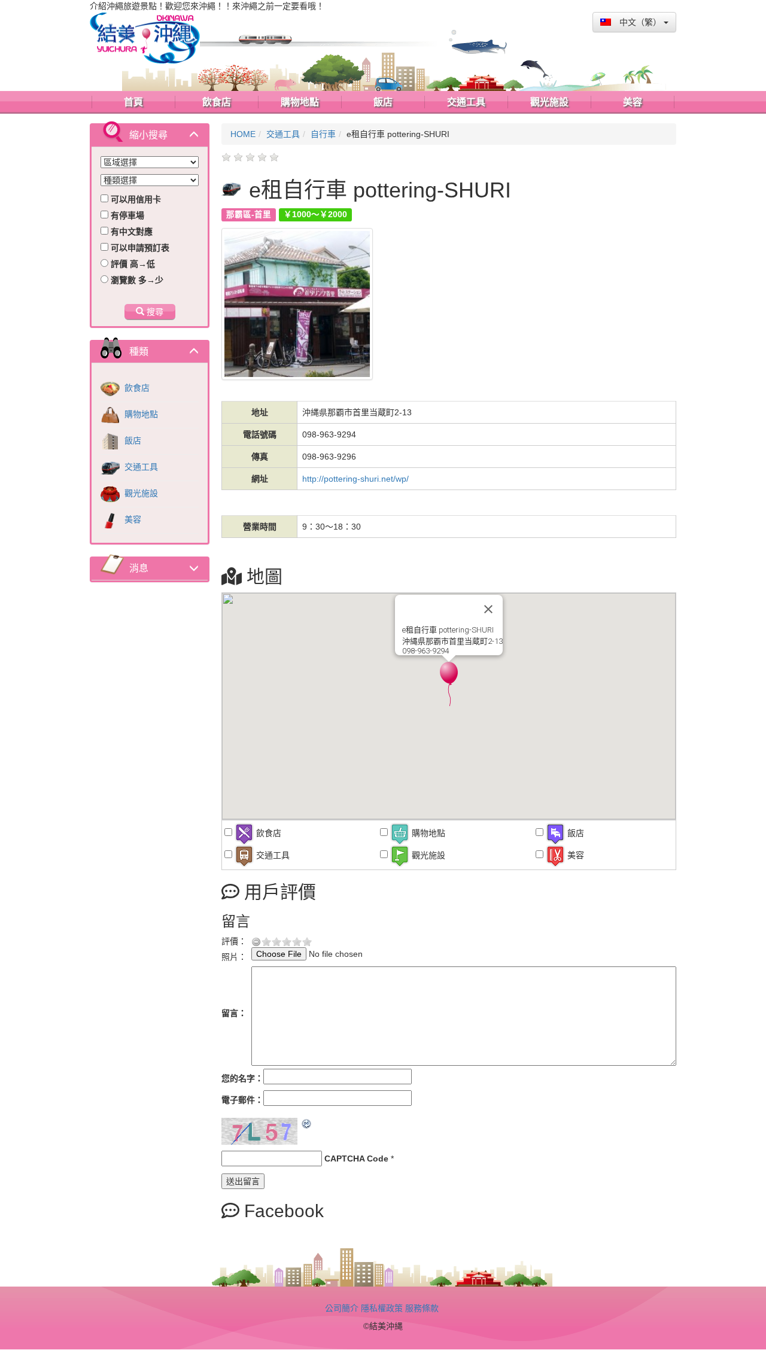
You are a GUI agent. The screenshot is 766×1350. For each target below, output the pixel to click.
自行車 (323, 134)
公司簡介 (341, 1308)
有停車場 (126, 215)
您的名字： (242, 1078)
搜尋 (153, 312)
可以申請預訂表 (138, 248)
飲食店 (136, 388)
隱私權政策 (382, 1308)
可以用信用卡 (134, 199)
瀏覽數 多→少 (135, 280)
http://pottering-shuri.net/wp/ (355, 479)
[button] (449, 684)
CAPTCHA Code (356, 1158)
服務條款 (422, 1308)
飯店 (131, 440)
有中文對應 (130, 231)
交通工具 (140, 467)
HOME (243, 134)
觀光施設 (140, 493)
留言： (234, 1013)
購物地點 (140, 414)
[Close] (488, 609)
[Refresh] (307, 1124)
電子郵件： (242, 1100)
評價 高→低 (131, 264)
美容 (131, 519)
